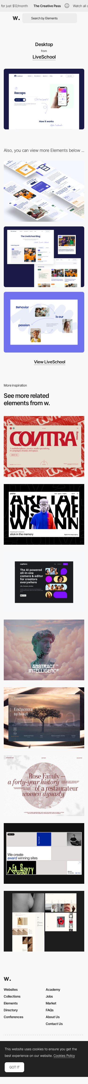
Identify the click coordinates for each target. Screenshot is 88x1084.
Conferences (13, 1017)
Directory (11, 1010)
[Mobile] (44, 191)
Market (51, 1003)
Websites (11, 989)
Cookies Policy (64, 1055)
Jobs (49, 996)
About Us (53, 1017)
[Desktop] (44, 446)
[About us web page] (44, 322)
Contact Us (54, 1024)
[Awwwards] (16, 18)
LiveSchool (44, 57)
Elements (11, 1003)
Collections (12, 996)
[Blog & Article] (44, 256)
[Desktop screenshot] (44, 785)
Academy (53, 989)
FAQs (50, 1010)
